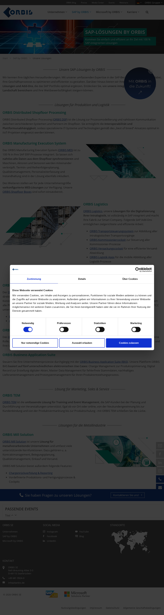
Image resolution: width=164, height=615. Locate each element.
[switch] (64, 329)
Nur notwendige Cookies (35, 342)
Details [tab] (82, 279)
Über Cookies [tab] (130, 279)
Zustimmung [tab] (34, 279)
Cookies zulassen (129, 342)
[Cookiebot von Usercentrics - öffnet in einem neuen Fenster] (138, 269)
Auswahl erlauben (82, 342)
